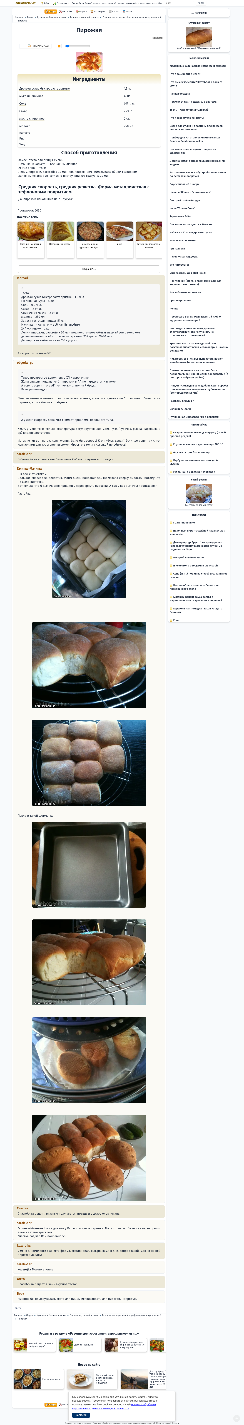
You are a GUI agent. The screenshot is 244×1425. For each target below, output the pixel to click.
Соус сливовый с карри (185, 184)
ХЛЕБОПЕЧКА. (26, 2)
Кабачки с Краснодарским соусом (191, 232)
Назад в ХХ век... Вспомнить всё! (190, 192)
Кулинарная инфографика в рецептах (194, 417)
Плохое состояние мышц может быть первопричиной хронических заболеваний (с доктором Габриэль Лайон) (199, 374)
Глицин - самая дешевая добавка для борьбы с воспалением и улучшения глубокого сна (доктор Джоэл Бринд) (199, 389)
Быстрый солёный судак (185, 200)
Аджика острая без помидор (191, 452)
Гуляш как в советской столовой (194, 472)
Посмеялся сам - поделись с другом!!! (193, 101)
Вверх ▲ (176, 1423)
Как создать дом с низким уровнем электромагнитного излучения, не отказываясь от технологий (192, 332)
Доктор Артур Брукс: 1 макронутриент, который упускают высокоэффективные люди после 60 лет (117, 3)
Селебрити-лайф (180, 408)
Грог (176, 620)
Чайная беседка (180, 93)
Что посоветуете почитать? (187, 117)
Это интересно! (179, 264)
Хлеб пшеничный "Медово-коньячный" (199, 48)
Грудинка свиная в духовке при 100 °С (198, 444)
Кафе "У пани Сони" (182, 208)
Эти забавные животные (185, 292)
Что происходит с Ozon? (185, 74)
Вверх (18, 1308)
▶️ (59, 46)
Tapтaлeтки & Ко (180, 216)
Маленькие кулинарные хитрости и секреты (198, 66)
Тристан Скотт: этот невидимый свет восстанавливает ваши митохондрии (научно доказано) (199, 347)
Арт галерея (177, 248)
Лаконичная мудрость (184, 256)
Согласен (81, 1415)
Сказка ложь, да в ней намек (188, 272)
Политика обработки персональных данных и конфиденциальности (123, 1423)
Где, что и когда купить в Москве (191, 224)
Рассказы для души (182, 400)
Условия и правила (82, 1423)
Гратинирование (180, 300)
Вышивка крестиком (183, 240)
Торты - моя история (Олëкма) (189, 109)
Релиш (174, 308)
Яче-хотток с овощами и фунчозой (195, 565)
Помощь (68, 1423)
